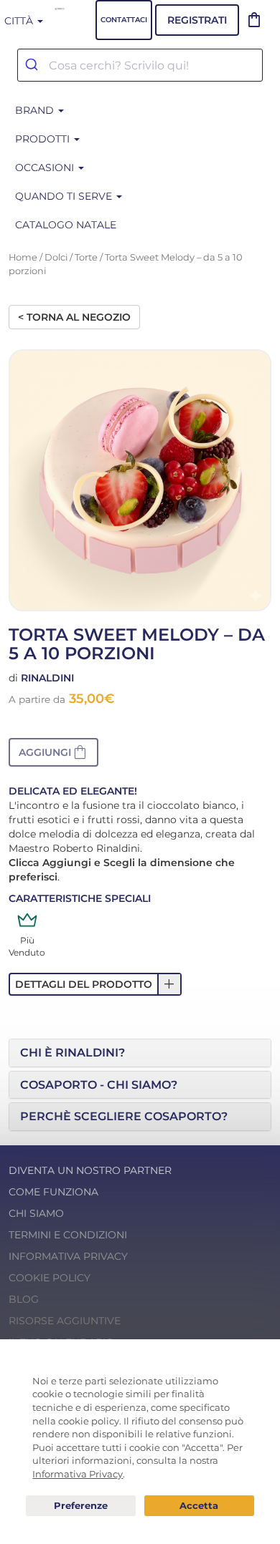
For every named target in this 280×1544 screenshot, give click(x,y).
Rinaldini (47, 677)
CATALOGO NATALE (65, 224)
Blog (24, 1299)
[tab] (140, 1053)
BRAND (36, 110)
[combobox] (140, 65)
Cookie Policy (49, 1277)
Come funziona (53, 1191)
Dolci (56, 257)
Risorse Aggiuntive (65, 1320)
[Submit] (33, 65)
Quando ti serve (65, 196)
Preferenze (81, 1506)
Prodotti (44, 138)
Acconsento (199, 1505)
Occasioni (46, 167)
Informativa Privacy (68, 1256)
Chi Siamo (36, 1213)
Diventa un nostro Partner (90, 1170)
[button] (53, 752)
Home (23, 257)
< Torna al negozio (74, 317)
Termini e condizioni (68, 1234)
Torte (86, 257)
